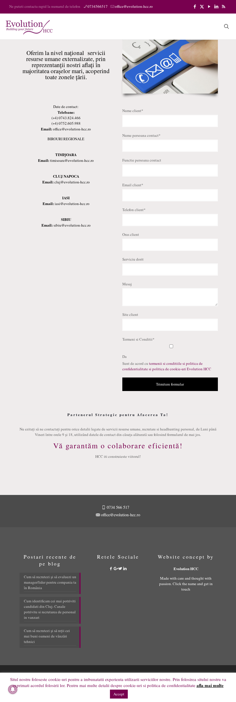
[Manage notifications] (12, 689)
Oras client (130, 234)
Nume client (132, 110)
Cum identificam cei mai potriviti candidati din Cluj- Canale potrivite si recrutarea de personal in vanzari (50, 609)
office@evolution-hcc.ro (134, 6)
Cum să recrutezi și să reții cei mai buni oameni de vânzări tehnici (47, 636)
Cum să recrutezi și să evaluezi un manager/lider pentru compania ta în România (50, 582)
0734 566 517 (117, 507)
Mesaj (127, 284)
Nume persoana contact (141, 135)
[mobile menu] (206, 26)
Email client (132, 184)
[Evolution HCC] (29, 26)
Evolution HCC (186, 568)
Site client (130, 314)
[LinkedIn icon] (216, 6)
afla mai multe (210, 685)
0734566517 (97, 6)
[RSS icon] (223, 6)
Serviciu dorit (133, 259)
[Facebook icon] (195, 6)
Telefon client (134, 209)
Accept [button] (118, 694)
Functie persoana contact (141, 160)
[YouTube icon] (209, 6)
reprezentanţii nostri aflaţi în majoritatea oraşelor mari (61, 68)
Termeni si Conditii (138, 339)
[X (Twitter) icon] (202, 6)
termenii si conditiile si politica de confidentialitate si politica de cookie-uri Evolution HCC (166, 366)
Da (124, 356)
